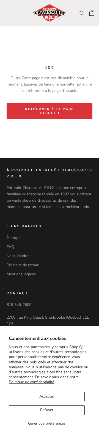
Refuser (46, 409)
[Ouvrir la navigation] (7, 13)
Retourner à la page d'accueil (49, 111)
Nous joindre (17, 256)
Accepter (46, 396)
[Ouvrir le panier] (91, 13)
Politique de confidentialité (31, 382)
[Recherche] (81, 12)
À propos (15, 237)
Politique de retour (22, 265)
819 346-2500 (19, 304)
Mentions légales (21, 274)
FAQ (10, 246)
